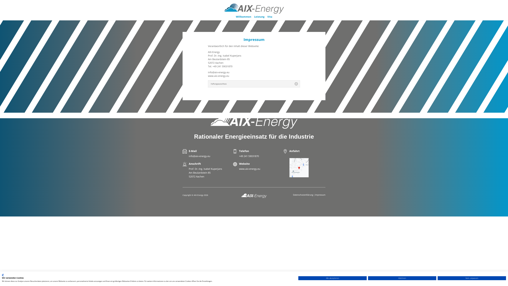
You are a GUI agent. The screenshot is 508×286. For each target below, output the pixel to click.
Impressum (320, 194)
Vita (269, 17)
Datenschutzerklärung (303, 194)
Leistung (259, 17)
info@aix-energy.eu (199, 156)
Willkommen (243, 17)
